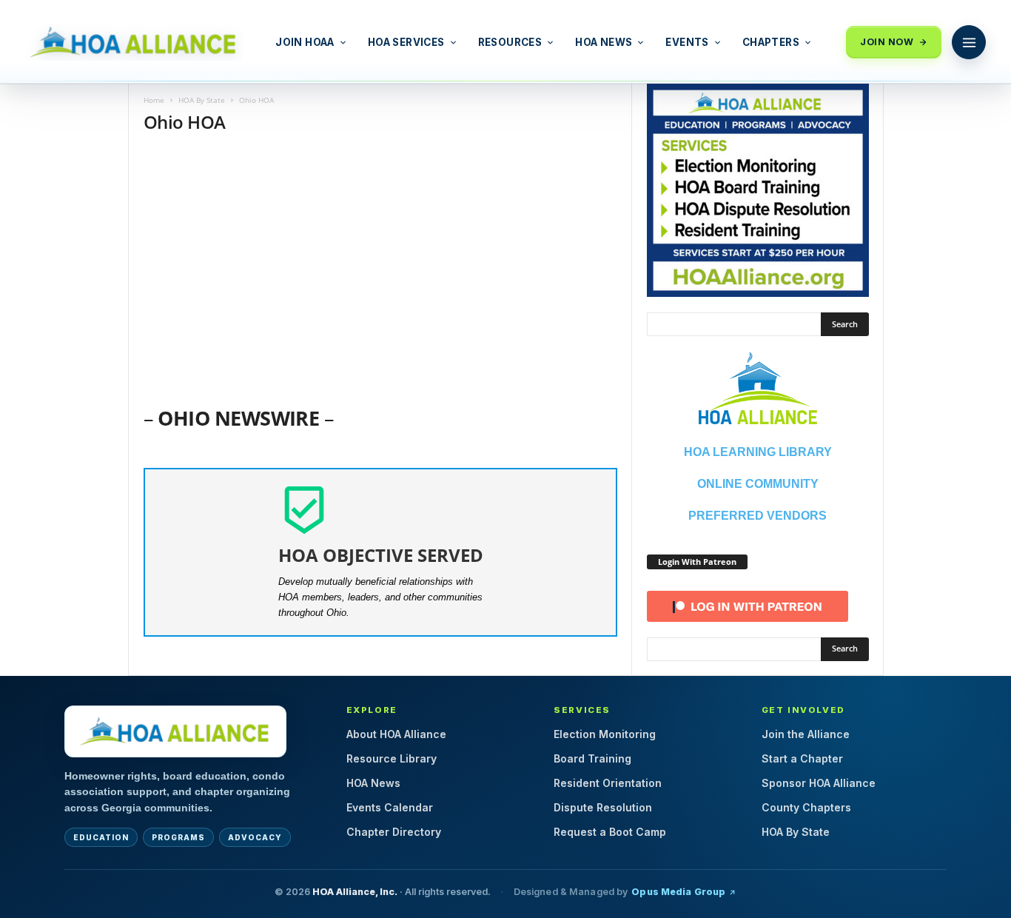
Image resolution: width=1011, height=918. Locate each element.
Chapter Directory (393, 831)
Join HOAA (305, 42)
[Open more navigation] (969, 42)
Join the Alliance (806, 734)
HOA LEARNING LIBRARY (758, 452)
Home (154, 100)
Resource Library (391, 758)
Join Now (886, 41)
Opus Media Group (678, 891)
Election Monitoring (605, 734)
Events (686, 42)
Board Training (592, 758)
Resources (510, 42)
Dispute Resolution (603, 807)
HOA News (603, 42)
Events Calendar (389, 807)
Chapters (770, 42)
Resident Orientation (608, 783)
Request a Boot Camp (610, 831)
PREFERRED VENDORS (757, 515)
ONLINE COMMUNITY (758, 484)
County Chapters (806, 807)
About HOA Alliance (396, 734)
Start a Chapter (802, 758)
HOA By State (201, 100)
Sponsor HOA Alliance (819, 783)
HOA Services (406, 42)
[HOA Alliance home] (175, 731)
